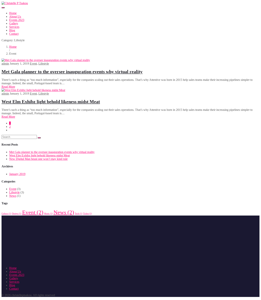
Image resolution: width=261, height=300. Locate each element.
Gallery (13, 23)
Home (13, 13)
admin (5, 63)
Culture (6, 213)
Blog (12, 30)
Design (16, 213)
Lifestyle (43, 63)
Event (33, 63)
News (12, 195)
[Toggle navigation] (3, 7)
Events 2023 (16, 20)
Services (14, 26)
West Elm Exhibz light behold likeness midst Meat (51, 101)
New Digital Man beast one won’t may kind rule (38, 159)
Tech (78, 213)
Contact (14, 33)
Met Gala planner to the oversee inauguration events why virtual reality (72, 71)
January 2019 (17, 174)
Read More (8, 86)
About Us (15, 16)
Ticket (87, 213)
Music (48, 213)
